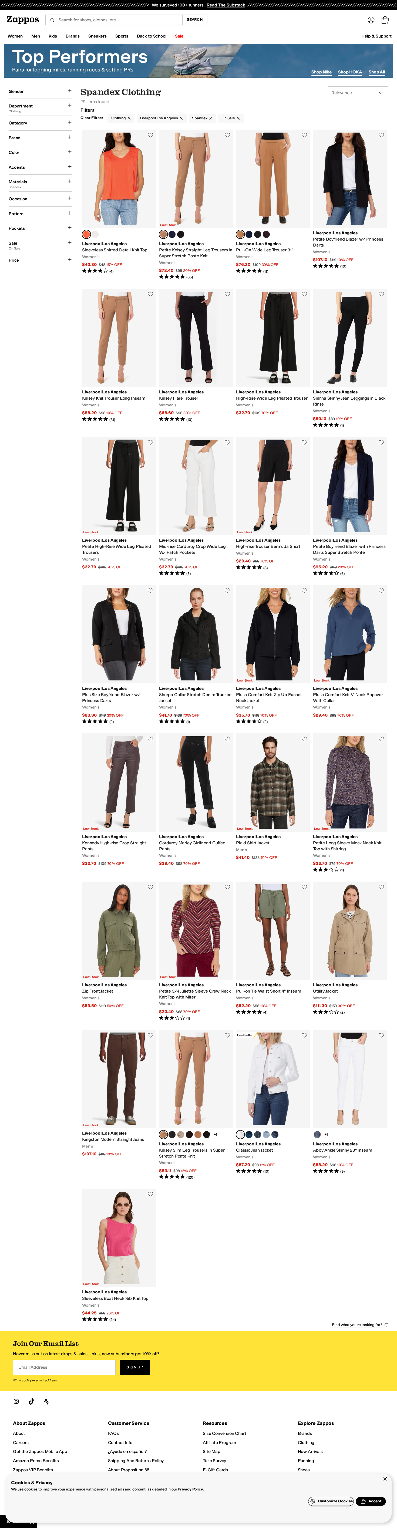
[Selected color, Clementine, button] (86, 234)
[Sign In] (371, 20)
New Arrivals (310, 1451)
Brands (305, 1433)
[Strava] (46, 1401)
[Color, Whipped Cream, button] (95, 234)
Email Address (32, 1367)
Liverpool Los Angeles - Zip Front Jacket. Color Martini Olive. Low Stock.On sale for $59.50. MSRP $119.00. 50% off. (119, 951)
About (19, 1433)
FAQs (113, 1433)
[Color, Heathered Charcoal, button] (172, 1134)
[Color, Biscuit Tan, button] (180, 1134)
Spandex (199, 118)
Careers (21, 1442)
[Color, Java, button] (189, 1134)
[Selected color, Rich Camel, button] (240, 234)
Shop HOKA (350, 72)
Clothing (118, 118)
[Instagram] (16, 1401)
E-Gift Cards (215, 1469)
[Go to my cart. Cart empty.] (385, 20)
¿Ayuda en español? (127, 1451)
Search (195, 19)
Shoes (304, 1469)
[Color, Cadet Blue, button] (172, 234)
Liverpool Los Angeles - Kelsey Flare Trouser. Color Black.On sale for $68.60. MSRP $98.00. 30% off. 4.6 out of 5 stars (196, 358)
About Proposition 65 (129, 1469)
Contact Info (120, 1442)
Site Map (211, 1451)
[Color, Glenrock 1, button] (257, 1134)
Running (306, 1460)
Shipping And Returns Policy (136, 1460)
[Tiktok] (31, 1401)
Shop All (377, 72)
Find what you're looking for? (357, 1325)
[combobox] (113, 20)
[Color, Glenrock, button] (275, 1134)
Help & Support (376, 36)
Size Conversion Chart (224, 1433)
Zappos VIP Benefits (33, 1469)
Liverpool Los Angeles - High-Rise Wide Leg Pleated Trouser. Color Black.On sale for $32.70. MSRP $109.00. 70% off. (273, 358)
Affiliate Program (219, 1442)
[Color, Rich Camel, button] (198, 1134)
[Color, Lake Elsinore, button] (266, 1134)
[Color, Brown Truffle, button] (266, 234)
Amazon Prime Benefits (36, 1460)
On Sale (228, 118)
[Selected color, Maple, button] (163, 234)
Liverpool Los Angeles (159, 118)
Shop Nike (321, 72)
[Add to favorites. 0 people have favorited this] (150, 135)
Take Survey (214, 1460)
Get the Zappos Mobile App (40, 1451)
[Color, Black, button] (180, 234)
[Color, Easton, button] (317, 1134)
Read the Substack (226, 5)
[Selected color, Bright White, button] (240, 1134)
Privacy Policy (190, 1489)
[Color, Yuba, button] (249, 1134)
